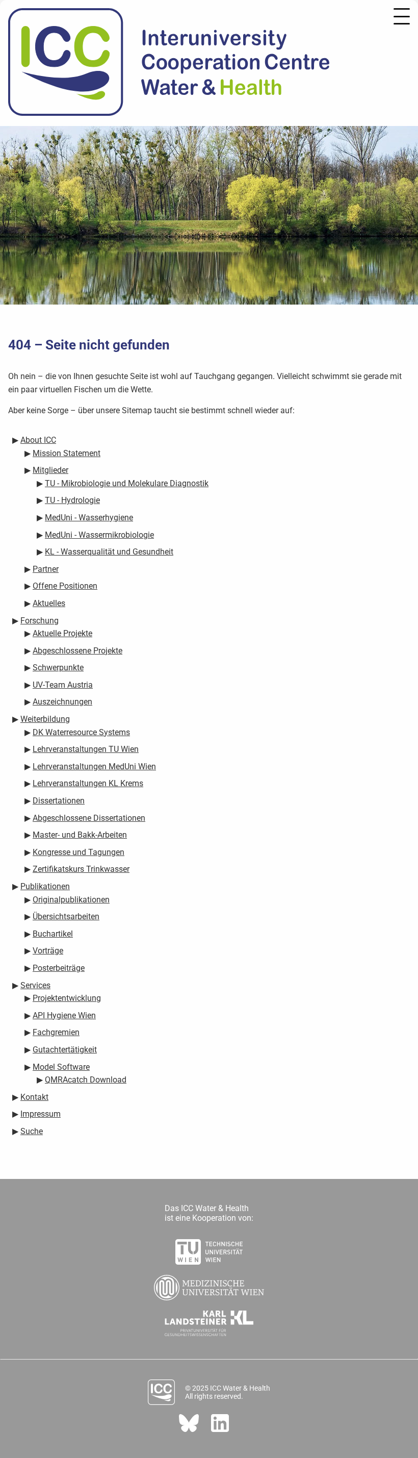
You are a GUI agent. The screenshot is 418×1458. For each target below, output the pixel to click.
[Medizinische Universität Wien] (209, 1284)
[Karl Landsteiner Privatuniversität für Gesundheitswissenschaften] (209, 1320)
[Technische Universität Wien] (209, 1249)
